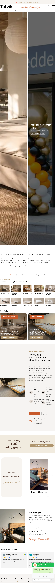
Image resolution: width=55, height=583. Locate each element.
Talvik (2, 10)
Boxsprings (4, 582)
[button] (9, 317)
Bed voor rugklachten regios (11, 10)
